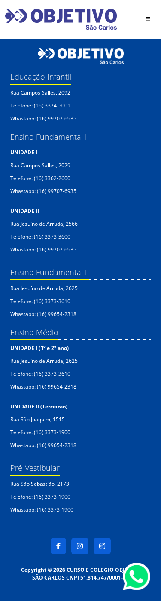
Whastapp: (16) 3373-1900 (41, 509)
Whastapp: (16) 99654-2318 (43, 314)
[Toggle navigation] (147, 19)
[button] (58, 546)
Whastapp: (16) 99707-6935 (44, 118)
